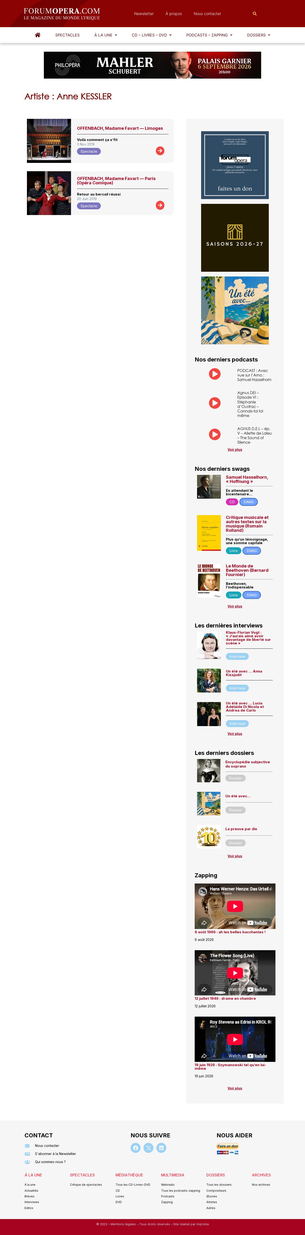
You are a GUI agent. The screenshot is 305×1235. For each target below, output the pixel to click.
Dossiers (256, 35)
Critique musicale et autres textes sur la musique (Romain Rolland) (247, 524)
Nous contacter (207, 13)
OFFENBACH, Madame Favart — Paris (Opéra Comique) (116, 180)
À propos (174, 13)
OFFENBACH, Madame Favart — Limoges (120, 128)
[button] (106, 35)
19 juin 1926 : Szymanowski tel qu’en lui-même (230, 1067)
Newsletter (144, 13)
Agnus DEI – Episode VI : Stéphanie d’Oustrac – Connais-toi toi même (250, 404)
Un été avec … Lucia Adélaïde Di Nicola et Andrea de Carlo (245, 707)
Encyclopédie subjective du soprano (247, 764)
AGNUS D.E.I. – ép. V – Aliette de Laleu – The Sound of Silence (254, 435)
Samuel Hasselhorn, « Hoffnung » (247, 479)
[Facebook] (136, 1148)
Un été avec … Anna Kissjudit (244, 673)
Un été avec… (237, 796)
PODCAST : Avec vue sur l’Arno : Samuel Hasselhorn (254, 375)
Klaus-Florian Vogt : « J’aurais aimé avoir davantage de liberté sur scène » (248, 637)
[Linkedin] (161, 1148)
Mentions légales (124, 1224)
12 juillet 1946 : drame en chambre (225, 998)
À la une (103, 35)
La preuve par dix (241, 829)
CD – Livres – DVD (149, 35)
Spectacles (67, 35)
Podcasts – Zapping (207, 35)
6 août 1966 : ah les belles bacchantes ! (230, 932)
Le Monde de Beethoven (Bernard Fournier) (247, 570)
